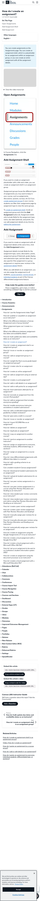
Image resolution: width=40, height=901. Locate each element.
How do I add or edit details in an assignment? (19, 752)
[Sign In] (37, 2)
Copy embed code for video (15, 683)
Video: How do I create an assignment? (17, 743)
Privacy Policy (19, 884)
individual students (11, 277)
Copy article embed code (14, 674)
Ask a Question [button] (10, 704)
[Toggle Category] (1, 300)
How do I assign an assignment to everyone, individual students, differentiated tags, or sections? (19, 757)
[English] (11, 2)
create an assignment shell (15, 210)
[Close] (34, 873)
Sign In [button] (20, 294)
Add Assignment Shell (10, 27)
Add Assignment (8, 30)
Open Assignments (9, 24)
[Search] (33, 2)
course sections (16, 275)
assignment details (10, 266)
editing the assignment (12, 224)
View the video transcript (14, 90)
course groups (28, 275)
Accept (18, 889)
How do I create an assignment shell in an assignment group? (18, 738)
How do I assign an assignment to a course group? (18, 747)
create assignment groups (13, 201)
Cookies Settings (18, 895)
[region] (18, 885)
